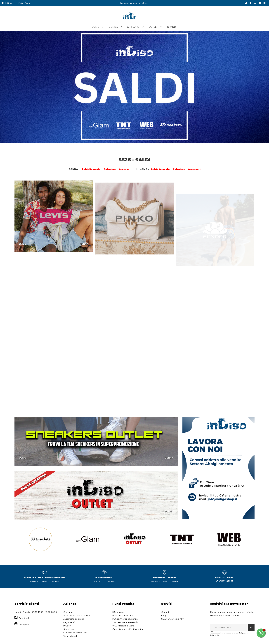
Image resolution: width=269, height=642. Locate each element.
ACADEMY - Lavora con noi (76, 615)
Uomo (95, 26)
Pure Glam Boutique (122, 615)
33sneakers (118, 612)
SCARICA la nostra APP (172, 619)
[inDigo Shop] (134, 21)
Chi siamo (68, 612)
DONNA (84, 243)
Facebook (24, 618)
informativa (214, 635)
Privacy (67, 625)
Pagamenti (69, 622)
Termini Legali (70, 636)
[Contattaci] (254, 3)
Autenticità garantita (73, 619)
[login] (249, 3)
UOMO (22, 243)
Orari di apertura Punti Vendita (127, 629)
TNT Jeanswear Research (125, 622)
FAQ (163, 615)
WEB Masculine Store (123, 625)
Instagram (24, 624)
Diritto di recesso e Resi (75, 632)
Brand (171, 26)
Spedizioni (68, 629)
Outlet (153, 26)
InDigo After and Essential (125, 619)
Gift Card (133, 26)
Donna (113, 26)
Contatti (165, 612)
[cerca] (245, 3)
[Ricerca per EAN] (263, 3)
